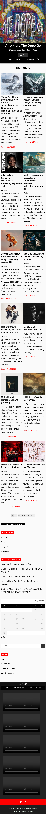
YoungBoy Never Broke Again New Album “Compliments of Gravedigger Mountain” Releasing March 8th (11, 105)
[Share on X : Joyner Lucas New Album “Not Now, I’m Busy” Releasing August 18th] (10, 250)
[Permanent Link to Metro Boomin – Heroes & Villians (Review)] (12, 384)
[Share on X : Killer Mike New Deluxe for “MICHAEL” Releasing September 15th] (10, 171)
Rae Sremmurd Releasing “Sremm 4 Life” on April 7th (11, 330)
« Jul (3, 637)
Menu (24, 55)
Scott (3, 147)
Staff (38, 688)
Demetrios (5, 507)
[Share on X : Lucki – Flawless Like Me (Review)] (32, 460)
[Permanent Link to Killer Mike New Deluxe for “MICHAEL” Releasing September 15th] (12, 162)
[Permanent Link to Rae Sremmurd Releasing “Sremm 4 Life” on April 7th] (12, 313)
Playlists (4, 547)
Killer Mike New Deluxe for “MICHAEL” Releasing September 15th (11, 180)
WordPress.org (7, 673)
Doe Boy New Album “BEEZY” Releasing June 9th (33, 257)
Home (7, 688)
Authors (30, 59)
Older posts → (26, 515)
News (3, 542)
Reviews (5, 551)
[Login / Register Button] (25, 802)
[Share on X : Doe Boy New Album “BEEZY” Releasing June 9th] (32, 250)
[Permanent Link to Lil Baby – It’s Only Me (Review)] (34, 384)
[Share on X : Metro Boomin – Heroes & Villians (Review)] (10, 393)
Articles (4, 537)
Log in (4, 659)
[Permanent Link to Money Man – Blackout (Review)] (34, 313)
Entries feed (6, 664)
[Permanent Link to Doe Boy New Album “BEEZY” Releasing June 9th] (34, 240)
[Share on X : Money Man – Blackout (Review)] (32, 323)
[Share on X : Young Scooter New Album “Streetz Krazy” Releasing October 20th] (32, 93)
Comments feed (8, 668)
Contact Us (19, 59)
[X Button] (21, 802)
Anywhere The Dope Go (23, 45)
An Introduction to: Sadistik (22, 577)
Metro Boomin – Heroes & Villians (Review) (9, 400)
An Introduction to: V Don (20, 564)
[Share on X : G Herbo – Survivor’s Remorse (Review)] (10, 460)
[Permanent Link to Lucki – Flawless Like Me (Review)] (34, 451)
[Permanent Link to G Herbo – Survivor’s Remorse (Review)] (12, 451)
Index (9, 59)
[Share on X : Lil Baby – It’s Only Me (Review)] (32, 393)
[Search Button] (38, 59)
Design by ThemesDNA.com (23, 811)
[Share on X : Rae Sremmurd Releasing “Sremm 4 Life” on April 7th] (10, 323)
